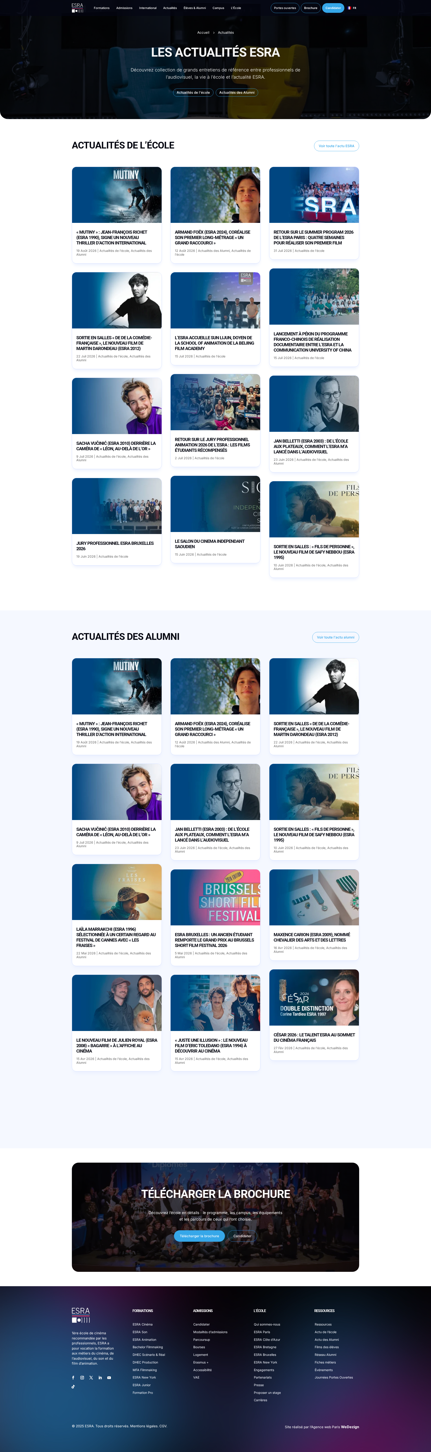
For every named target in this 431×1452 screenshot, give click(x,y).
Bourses (199, 1347)
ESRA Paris (262, 1332)
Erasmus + (201, 1362)
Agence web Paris (335, 1427)
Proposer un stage (267, 1392)
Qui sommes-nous (267, 1324)
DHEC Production (145, 1362)
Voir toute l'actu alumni (335, 637)
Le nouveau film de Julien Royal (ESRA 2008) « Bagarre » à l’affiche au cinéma (116, 1045)
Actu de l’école (325, 1332)
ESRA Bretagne (265, 1347)
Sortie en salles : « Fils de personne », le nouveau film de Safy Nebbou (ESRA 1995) (314, 552)
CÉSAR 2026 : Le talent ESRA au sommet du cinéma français (314, 1037)
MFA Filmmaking (145, 1370)
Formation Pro (143, 1392)
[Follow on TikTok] (73, 1386)
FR (354, 8)
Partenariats (263, 1377)
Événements (324, 1370)
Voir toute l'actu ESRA (336, 146)
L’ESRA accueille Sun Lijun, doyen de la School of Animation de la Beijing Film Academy (214, 343)
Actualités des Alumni (237, 92)
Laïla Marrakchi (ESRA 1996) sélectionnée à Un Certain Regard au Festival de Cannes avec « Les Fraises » (116, 937)
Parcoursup (201, 1339)
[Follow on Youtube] (109, 1377)
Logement (200, 1355)
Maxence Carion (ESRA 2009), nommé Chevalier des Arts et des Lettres (312, 937)
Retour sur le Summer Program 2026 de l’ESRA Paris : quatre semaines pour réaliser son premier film (313, 237)
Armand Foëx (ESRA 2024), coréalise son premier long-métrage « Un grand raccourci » (212, 237)
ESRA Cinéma (143, 1324)
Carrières (260, 1400)
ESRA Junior (142, 1385)
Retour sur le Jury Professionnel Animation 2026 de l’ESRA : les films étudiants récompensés (212, 445)
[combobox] (351, 8)
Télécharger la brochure (199, 1236)
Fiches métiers (325, 1362)
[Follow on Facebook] (73, 1377)
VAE (196, 1377)
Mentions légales (144, 1426)
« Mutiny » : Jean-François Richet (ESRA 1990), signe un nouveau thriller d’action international (111, 237)
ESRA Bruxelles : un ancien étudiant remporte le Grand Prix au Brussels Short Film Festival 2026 (214, 940)
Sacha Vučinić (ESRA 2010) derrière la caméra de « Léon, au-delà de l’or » (116, 446)
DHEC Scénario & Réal (149, 1355)
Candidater (242, 1236)
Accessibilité (202, 1370)
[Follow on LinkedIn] (100, 1377)
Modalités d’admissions (210, 1332)
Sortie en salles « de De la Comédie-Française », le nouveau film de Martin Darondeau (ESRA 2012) (114, 343)
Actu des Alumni (327, 1339)
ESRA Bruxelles (265, 1355)
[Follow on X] (91, 1377)
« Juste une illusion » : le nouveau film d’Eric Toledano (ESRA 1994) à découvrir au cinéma (211, 1045)
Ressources (323, 1324)
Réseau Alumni (325, 1355)
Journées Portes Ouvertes (334, 1377)
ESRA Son (140, 1332)
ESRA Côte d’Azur (267, 1339)
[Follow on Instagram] (82, 1377)
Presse (259, 1385)
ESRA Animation (144, 1339)
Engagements (264, 1370)
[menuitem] (97, 8)
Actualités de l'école (193, 92)
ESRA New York (144, 1377)
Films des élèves (327, 1347)
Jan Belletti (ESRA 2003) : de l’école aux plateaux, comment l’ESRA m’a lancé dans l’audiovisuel (311, 446)
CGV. (163, 1426)
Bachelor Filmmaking (148, 1347)
